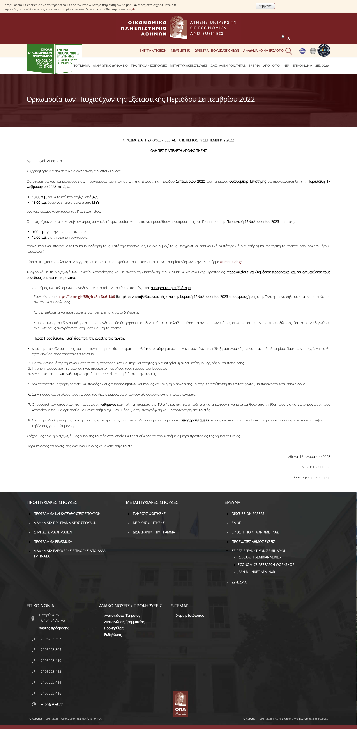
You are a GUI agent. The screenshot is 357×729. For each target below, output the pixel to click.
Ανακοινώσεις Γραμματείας (124, 621)
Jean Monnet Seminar (256, 571)
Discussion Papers (248, 513)
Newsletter (180, 50)
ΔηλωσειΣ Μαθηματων (53, 532)
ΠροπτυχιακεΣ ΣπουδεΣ (149, 66)
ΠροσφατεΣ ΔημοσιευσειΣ (253, 541)
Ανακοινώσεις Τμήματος (122, 615)
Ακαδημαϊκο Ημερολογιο (263, 50)
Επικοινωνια (302, 66)
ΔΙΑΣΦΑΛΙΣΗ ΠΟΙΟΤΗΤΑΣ (228, 66)
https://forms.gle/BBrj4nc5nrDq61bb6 (86, 296)
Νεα (286, 66)
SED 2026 (322, 66)
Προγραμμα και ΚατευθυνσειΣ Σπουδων (67, 513)
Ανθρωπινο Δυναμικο (110, 66)
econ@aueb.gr (52, 704)
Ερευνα (254, 66)
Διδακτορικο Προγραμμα (154, 532)
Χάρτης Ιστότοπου (190, 615)
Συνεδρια (239, 582)
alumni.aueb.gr (231, 261)
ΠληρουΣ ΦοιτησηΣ (149, 513)
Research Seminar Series (259, 557)
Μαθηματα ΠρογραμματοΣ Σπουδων (65, 522)
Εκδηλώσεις (113, 634)
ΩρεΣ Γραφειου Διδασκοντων (217, 50)
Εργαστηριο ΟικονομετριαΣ (255, 532)
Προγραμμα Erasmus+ (53, 541)
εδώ (132, 9)
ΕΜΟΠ (237, 522)
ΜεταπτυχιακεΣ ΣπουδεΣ (188, 66)
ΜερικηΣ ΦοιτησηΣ (149, 522)
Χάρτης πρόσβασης (54, 628)
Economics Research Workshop (266, 564)
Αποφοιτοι (271, 66)
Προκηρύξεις (114, 628)
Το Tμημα (82, 66)
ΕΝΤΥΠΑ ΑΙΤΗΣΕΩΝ (153, 50)
